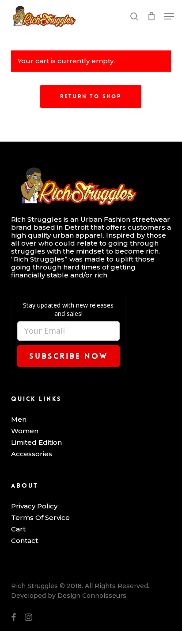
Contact (24, 541)
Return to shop (90, 96)
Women (24, 431)
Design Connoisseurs (91, 596)
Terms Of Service (40, 518)
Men (19, 419)
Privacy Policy (34, 506)
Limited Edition (36, 442)
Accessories (31, 454)
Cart (18, 529)
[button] (169, 16)
